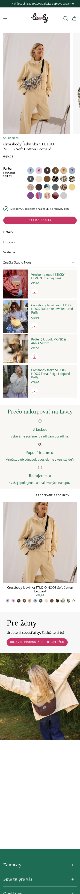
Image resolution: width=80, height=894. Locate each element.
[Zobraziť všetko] (76, 600)
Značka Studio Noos (17, 262)
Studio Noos (10, 138)
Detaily (8, 232)
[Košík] (74, 18)
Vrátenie (9, 252)
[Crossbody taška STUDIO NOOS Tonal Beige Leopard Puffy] (15, 381)
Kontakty (12, 865)
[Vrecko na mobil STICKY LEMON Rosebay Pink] (15, 284)
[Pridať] (34, 292)
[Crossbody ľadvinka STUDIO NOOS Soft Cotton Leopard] (40, 542)
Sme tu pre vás (17, 879)
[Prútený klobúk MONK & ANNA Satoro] (15, 348)
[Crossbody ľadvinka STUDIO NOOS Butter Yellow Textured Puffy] (15, 316)
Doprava (9, 242)
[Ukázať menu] (5, 18)
